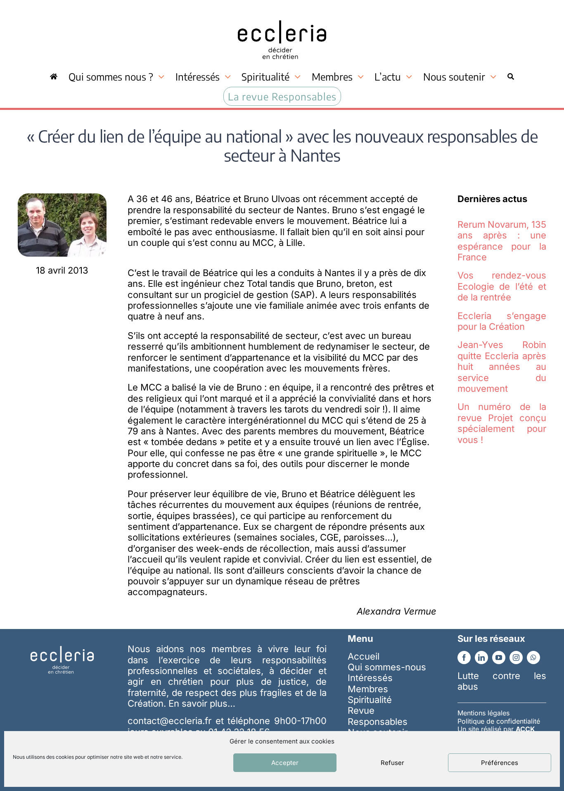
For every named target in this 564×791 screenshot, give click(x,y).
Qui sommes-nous (387, 667)
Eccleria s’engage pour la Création (501, 321)
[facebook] (464, 657)
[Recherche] (510, 76)
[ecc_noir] (282, 12)
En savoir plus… (201, 703)
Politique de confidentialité (498, 721)
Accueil (363, 656)
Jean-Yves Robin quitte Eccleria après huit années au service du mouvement (501, 366)
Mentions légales (483, 713)
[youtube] (498, 657)
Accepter (285, 763)
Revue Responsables (378, 716)
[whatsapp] (533, 657)
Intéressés (370, 677)
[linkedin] (481, 657)
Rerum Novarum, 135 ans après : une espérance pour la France (501, 240)
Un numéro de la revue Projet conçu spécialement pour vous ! (501, 423)
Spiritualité (370, 699)
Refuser (392, 763)
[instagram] (516, 657)
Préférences (499, 763)
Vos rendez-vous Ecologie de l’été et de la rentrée (501, 286)
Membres (368, 689)
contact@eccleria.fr (171, 720)
